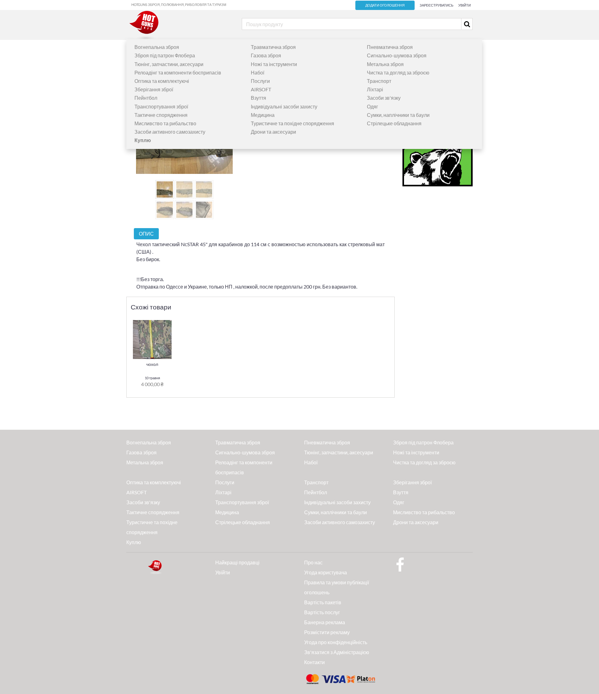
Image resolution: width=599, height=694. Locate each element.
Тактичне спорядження (160, 115)
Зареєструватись (436, 5)
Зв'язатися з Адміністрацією (336, 652)
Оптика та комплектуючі (161, 81)
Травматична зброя (273, 47)
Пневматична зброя (390, 47)
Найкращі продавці (237, 562)
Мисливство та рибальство (165, 123)
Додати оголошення (385, 5)
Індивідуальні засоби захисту (284, 106)
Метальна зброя (385, 64)
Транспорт (379, 81)
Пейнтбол (145, 98)
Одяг (372, 106)
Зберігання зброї (153, 89)
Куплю (133, 542)
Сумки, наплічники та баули (398, 115)
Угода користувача (325, 572)
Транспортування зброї (161, 106)
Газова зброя (266, 55)
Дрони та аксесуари (273, 132)
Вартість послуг (322, 612)
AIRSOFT (261, 89)
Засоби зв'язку (384, 98)
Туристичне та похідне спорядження (292, 123)
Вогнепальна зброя (156, 47)
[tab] (146, 233)
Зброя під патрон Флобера (164, 55)
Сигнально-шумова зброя (396, 55)
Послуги (260, 81)
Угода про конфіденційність (335, 642)
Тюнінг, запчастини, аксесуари (168, 64)
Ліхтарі (375, 89)
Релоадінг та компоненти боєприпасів (177, 72)
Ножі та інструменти (274, 64)
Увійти (464, 5)
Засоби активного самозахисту (169, 132)
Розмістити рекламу (327, 632)
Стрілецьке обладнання (394, 123)
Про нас (313, 562)
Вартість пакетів (322, 602)
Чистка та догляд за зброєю (398, 72)
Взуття (258, 98)
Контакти (314, 662)
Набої (257, 72)
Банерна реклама (324, 622)
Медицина (263, 115)
